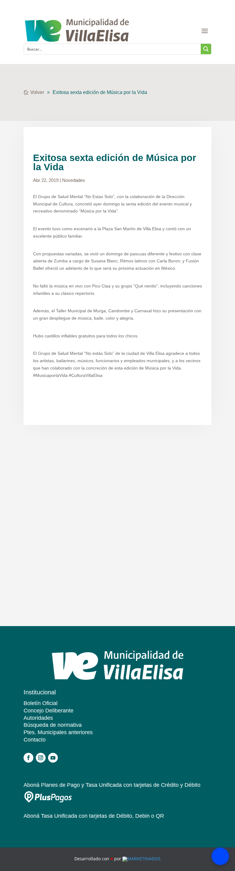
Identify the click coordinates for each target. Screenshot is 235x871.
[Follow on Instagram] (41, 758)
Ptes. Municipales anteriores (58, 732)
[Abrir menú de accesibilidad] (220, 856)
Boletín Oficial (41, 703)
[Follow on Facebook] (28, 758)
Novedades (73, 180)
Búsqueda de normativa (53, 725)
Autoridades (38, 718)
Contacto (35, 740)
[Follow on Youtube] (53, 758)
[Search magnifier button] (206, 49)
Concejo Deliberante (48, 711)
